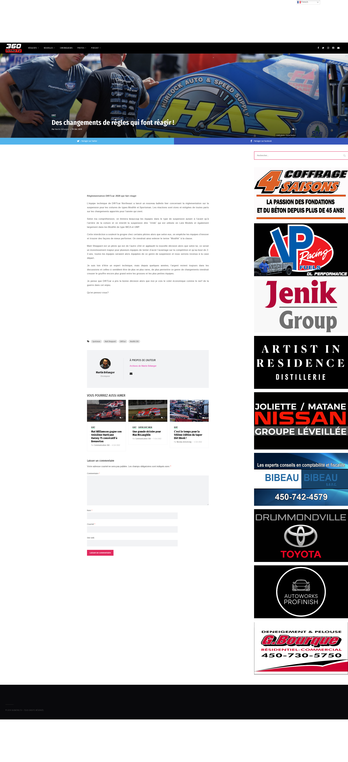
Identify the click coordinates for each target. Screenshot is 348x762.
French (304, 2)
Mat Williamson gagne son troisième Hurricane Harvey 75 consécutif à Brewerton (106, 436)
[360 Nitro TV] (13, 48)
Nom (89, 510)
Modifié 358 (134, 341)
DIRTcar (123, 341)
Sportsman (96, 341)
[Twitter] (323, 48)
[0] (106, 410)
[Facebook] (318, 48)
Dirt (54, 115)
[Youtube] (333, 48)
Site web (90, 538)
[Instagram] (328, 48)
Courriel (91, 524)
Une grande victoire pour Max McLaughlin (147, 433)
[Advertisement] (174, 20)
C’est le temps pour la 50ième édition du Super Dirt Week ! (188, 435)
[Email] (338, 48)
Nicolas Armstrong (184, 442)
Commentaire (93, 473)
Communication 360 (102, 445)
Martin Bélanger (62, 129)
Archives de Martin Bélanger (143, 366)
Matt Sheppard (110, 341)
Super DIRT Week (145, 427)
